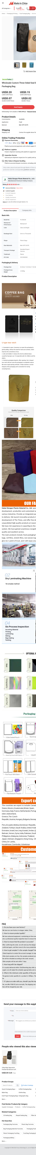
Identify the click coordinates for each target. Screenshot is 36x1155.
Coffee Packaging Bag (25, 1089)
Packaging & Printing (12, 13)
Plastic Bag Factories (28, 1124)
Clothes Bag (22, 1092)
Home (3, 13)
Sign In (5, 202)
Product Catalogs (28, 1085)
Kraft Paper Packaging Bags (10, 1096)
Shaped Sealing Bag (21, 1115)
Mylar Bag (5, 1092)
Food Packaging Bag (24, 13)
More (3, 1141)
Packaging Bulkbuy (8, 1138)
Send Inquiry (18, 107)
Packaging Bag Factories (10, 1124)
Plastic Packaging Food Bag (11, 1133)
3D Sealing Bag (7, 1115)
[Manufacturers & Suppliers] (18, 3)
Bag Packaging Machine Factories (13, 1129)
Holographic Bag (23, 1096)
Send (17, 1036)
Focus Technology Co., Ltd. (23, 1147)
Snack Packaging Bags (8, 1089)
